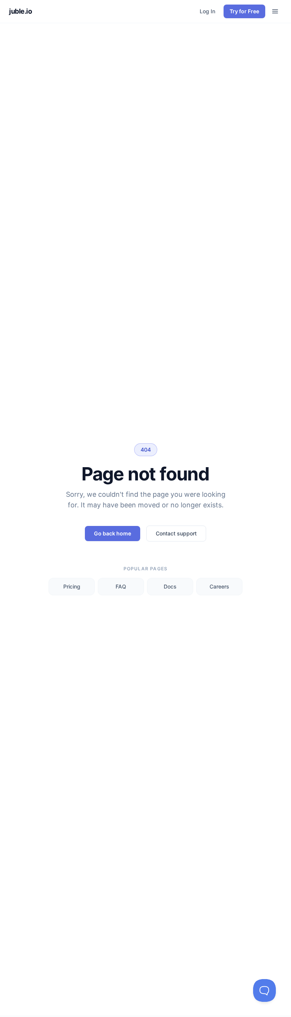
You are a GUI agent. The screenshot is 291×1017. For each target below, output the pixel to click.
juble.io (20, 11)
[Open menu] (275, 11)
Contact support (176, 533)
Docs (170, 586)
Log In (207, 11)
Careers (219, 586)
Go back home (112, 533)
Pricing (71, 586)
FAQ (121, 586)
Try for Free (244, 11)
